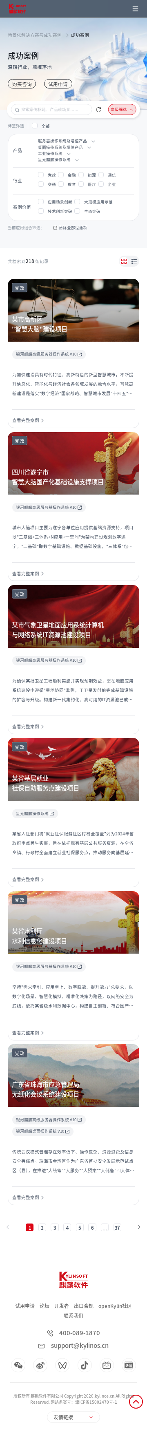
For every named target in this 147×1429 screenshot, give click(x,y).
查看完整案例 (25, 420)
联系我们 (73, 1315)
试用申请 (58, 84)
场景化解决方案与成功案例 (35, 35)
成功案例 (80, 35)
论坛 (44, 1305)
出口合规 (84, 1305)
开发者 (61, 1305)
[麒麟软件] (17, 8)
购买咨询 (22, 84)
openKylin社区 (115, 1305)
